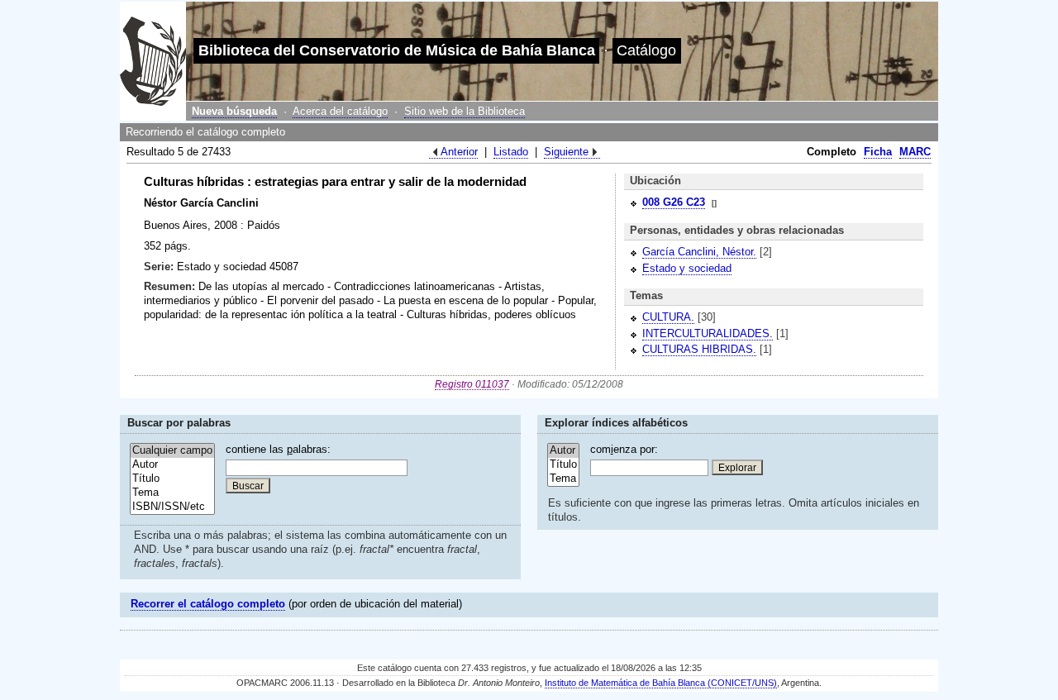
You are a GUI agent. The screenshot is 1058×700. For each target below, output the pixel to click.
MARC (915, 151)
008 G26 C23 (673, 202)
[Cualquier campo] (172, 451)
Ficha (878, 151)
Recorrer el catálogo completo (208, 604)
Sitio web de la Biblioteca (464, 111)
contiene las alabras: (278, 449)
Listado (510, 151)
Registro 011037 (472, 384)
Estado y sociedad (687, 268)
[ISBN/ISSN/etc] (172, 507)
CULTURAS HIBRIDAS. (699, 349)
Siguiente (566, 151)
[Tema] (172, 493)
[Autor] (172, 465)
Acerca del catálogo (340, 111)
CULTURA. (668, 317)
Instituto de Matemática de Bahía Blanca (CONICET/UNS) (661, 683)
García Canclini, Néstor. (699, 251)
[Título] (172, 479)
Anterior (459, 151)
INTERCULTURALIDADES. (707, 333)
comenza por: (624, 449)
